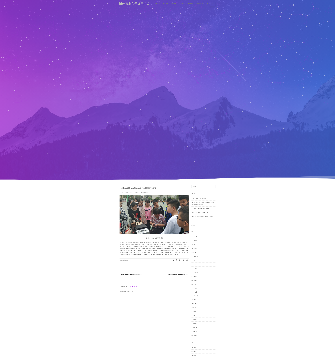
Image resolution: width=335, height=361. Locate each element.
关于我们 (181, 3)
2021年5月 (194, 292)
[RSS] (183, 260)
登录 (133, 291)
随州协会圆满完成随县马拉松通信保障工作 (178, 274)
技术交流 (173, 3)
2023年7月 (194, 264)
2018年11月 (194, 311)
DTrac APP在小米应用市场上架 (199, 198)
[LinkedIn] (180, 260)
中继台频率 (190, 3)
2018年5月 (194, 323)
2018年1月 (194, 331)
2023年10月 (194, 256)
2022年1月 (194, 276)
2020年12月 (194, 296)
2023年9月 (194, 260)
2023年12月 (194, 252)
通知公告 (165, 3)
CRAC (207, 3)
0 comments (145, 192)
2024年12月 (194, 244)
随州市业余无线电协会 (134, 4)
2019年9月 (194, 299)
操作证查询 (199, 3)
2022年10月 (194, 272)
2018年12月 (194, 307)
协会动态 (157, 3)
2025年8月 (194, 241)
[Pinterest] (176, 260)
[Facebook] (169, 260)
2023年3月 (194, 268)
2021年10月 (194, 284)
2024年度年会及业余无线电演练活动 (200, 208)
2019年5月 (194, 303)
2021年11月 (194, 280)
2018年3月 (194, 327)
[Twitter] (173, 260)
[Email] (187, 260)
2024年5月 (194, 248)
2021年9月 (194, 288)
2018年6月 (194, 319)
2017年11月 (194, 335)
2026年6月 (194, 237)
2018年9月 (194, 315)
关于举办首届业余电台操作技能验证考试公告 (131, 274)
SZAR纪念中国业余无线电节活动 (199, 212)
